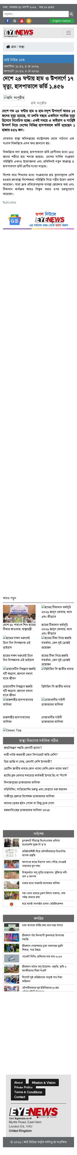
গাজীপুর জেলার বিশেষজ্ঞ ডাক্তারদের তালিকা (29, 796)
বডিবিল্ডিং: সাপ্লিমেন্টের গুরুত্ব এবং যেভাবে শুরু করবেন (35, 789)
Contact (19, 1097)
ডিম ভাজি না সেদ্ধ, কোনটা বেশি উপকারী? (28, 762)
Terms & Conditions (28, 1092)
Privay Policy (23, 1087)
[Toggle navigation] (68, 33)
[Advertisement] (38, 414)
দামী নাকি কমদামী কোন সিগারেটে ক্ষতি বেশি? (31, 755)
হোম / (14, 47)
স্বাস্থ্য (21, 47)
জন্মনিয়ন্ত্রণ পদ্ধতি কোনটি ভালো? (23, 748)
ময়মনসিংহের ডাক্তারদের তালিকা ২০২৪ (27, 810)
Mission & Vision (43, 1083)
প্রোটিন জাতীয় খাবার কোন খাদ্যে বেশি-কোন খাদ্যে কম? (36, 768)
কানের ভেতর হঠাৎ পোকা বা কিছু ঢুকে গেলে (29, 803)
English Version (62, 21)
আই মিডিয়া (30, 1142)
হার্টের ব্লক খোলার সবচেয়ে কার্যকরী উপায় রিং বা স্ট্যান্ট (35, 775)
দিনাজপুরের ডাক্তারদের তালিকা (22, 782)
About (18, 1083)
